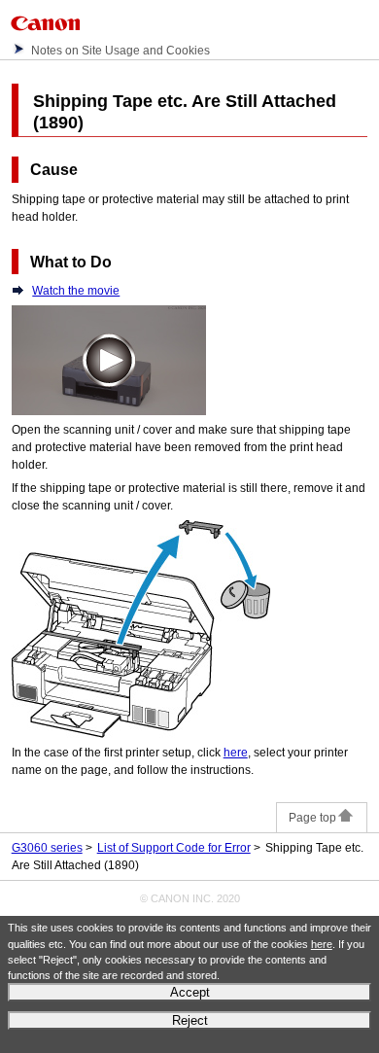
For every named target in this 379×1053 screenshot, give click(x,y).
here (321, 944)
